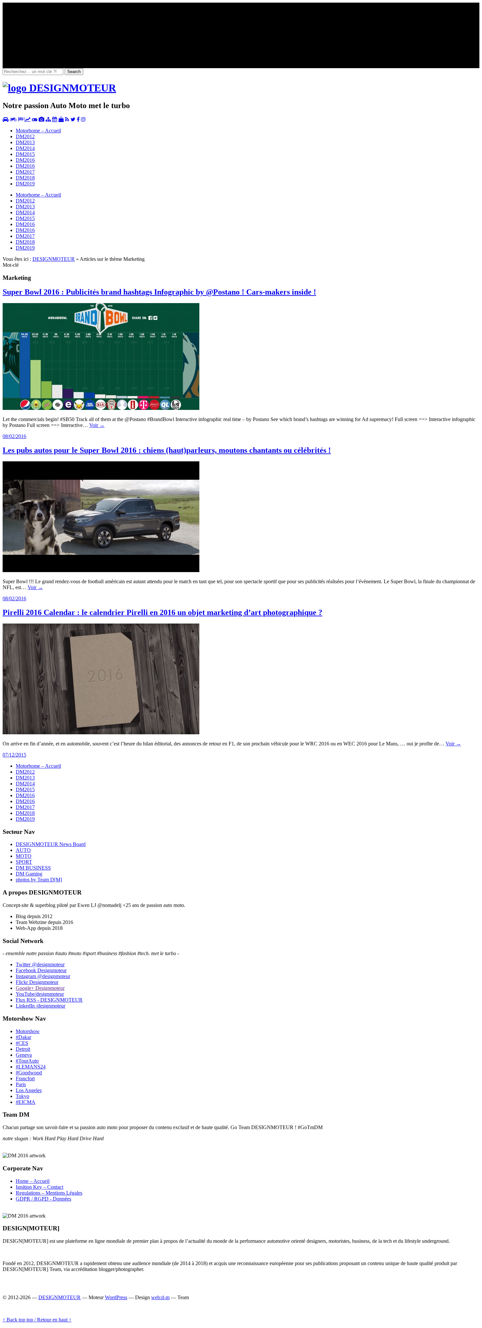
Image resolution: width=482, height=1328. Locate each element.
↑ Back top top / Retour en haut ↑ (37, 1319)
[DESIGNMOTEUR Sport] (20, 119)
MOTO (23, 856)
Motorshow (28, 1031)
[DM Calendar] (54, 119)
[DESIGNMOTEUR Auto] (6, 119)
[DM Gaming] (34, 119)
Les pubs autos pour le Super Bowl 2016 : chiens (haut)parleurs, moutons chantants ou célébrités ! (167, 450)
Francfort (25, 1078)
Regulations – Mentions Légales (49, 1193)
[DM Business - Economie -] (27, 119)
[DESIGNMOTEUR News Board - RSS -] (67, 119)
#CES (22, 1043)
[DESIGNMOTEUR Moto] (13, 119)
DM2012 (25, 136)
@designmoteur (40, 964)
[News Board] (48, 119)
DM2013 (25, 142)
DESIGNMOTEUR (53, 259)
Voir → (97, 425)
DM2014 (25, 148)
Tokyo (22, 1096)
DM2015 (25, 154)
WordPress (116, 1297)
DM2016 (25, 160)
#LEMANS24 (31, 1066)
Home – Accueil (33, 1181)
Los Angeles (29, 1090)
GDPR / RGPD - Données (43, 1199)
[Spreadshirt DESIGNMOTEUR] (61, 119)
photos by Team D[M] (39, 879)
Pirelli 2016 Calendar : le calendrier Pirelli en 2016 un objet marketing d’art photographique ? (162, 612)
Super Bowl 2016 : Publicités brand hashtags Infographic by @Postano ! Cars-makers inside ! (159, 292)
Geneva (24, 1055)
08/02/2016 (14, 436)
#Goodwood (29, 1072)
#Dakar (23, 1037)
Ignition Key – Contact (39, 1187)
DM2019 (25, 183)
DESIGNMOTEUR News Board (51, 844)
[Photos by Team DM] (41, 119)
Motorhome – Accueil (38, 130)
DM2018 (25, 178)
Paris (21, 1084)
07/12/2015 (14, 755)
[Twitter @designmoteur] (72, 119)
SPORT (24, 862)
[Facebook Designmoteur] (78, 119)
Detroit (23, 1049)
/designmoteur (40, 1006)
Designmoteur (41, 970)
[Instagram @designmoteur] (83, 119)
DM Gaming (29, 873)
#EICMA (25, 1102)
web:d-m (160, 1297)
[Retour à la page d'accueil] (59, 88)
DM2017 (25, 172)
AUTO (23, 850)
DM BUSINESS (33, 868)
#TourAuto (27, 1061)
